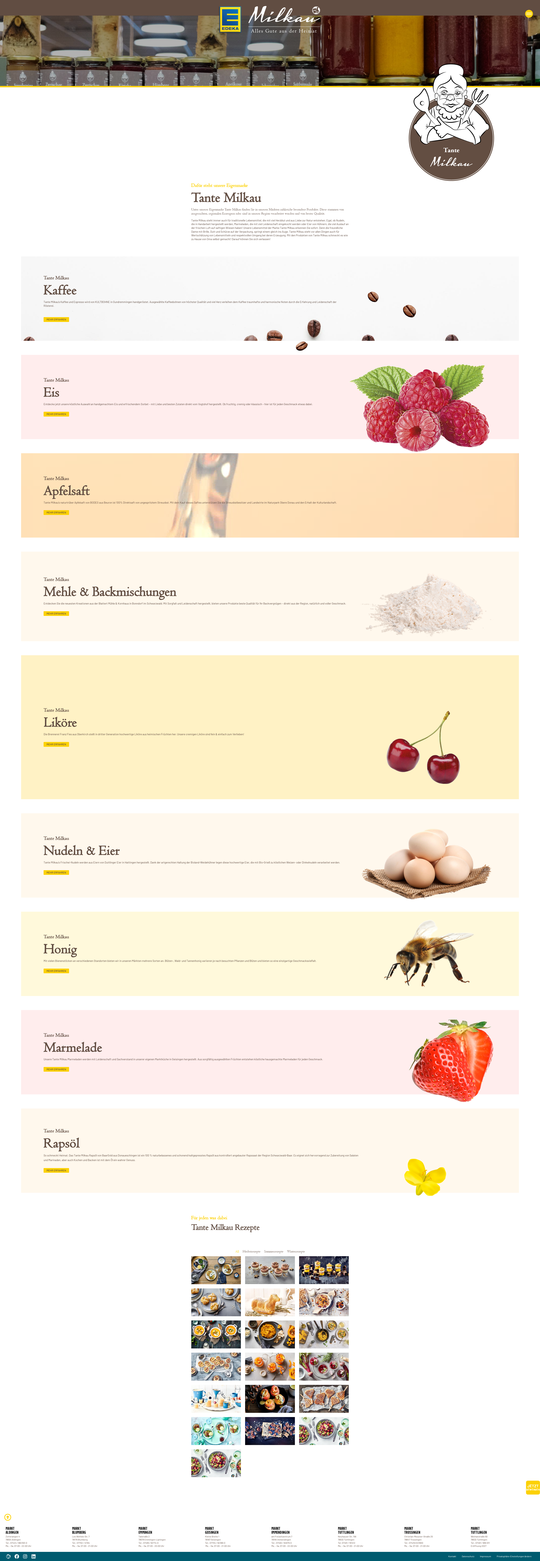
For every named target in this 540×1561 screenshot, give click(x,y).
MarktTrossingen (412, 1530)
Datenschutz (468, 1556)
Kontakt (452, 1556)
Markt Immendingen (280, 1530)
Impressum (485, 1556)
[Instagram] (25, 1556)
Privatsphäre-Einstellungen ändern (514, 1556)
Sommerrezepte (273, 1251)
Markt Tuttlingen (479, 1530)
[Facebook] (17, 1556)
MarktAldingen (12, 1530)
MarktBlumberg (79, 1530)
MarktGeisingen (212, 1530)
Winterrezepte (296, 1251)
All (237, 1251)
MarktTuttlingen (346, 1530)
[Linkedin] (33, 1556)
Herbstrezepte (251, 1251)
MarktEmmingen (145, 1530)
